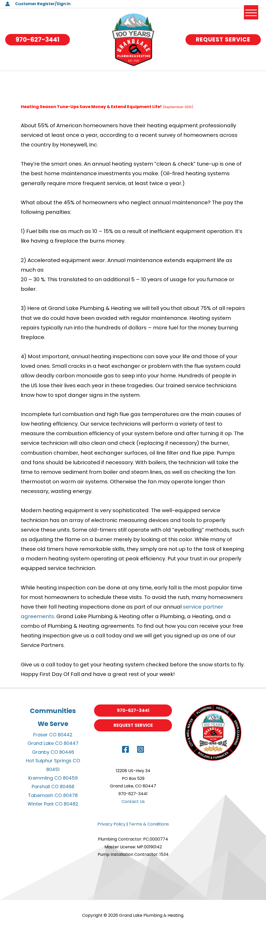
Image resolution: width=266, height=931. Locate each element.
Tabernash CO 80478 (53, 795)
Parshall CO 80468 (53, 786)
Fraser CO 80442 (52, 734)
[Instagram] (140, 749)
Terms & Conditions (149, 824)
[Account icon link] (7, 4)
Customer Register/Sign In (42, 3)
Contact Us (133, 802)
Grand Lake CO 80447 (53, 743)
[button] (37, 39)
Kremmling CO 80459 (53, 778)
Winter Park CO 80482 (53, 804)
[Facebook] (125, 749)
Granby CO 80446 (53, 752)
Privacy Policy (111, 824)
